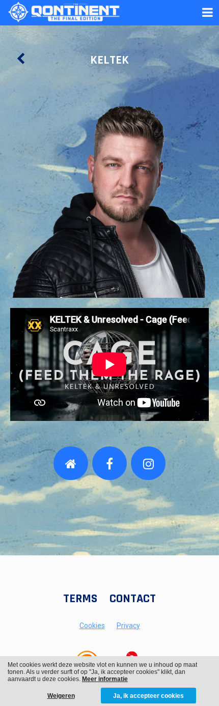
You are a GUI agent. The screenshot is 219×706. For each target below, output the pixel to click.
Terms (80, 598)
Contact (133, 598)
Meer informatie (105, 679)
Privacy (128, 626)
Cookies (92, 626)
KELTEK (109, 60)
